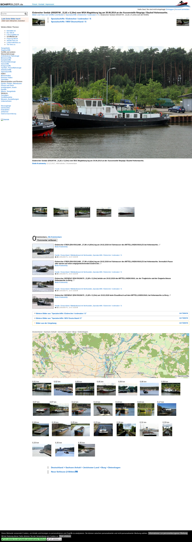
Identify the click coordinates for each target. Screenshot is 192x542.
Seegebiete (5, 48)
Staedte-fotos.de (12, 40)
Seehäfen (4, 80)
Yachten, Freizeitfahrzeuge (11, 68)
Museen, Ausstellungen (10, 99)
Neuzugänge (6, 106)
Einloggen (170, 9)
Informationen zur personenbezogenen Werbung (168, 533)
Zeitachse (4, 112)
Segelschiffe (5, 50)
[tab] (110, 313)
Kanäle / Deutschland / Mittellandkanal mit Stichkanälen (73, 255)
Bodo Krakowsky (39, 163)
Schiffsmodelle (6, 97)
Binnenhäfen (6, 76)
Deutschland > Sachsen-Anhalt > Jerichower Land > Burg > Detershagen (60, 332)
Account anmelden (182, 9)
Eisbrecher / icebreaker (87, 15)
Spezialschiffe (71, 15)
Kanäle (3, 89)
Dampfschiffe (6, 60)
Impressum (50, 4)
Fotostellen (5, 110)
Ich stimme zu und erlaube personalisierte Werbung (24, 539)
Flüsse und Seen (7, 85)
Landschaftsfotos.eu (14, 42)
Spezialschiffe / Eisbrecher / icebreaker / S (71, 19)
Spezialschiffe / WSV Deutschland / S (68, 21)
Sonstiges (5, 95)
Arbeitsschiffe (6, 70)
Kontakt (41, 4)
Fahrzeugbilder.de (13, 35)
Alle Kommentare (55, 237)
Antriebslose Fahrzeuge (10, 56)
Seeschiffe (5, 64)
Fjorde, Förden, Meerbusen (11, 83)
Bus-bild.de (10, 33)
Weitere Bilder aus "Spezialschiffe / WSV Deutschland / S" (59, 318)
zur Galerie (183, 313)
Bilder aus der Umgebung (46, 323)
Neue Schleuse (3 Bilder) (63, 472)
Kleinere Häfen (7, 78)
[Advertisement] (83, 34)
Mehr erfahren (65, 536)
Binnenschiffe (6, 58)
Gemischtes (5, 108)
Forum (34, 4)
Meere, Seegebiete (8, 91)
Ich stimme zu (54, 539)
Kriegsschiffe (6, 66)
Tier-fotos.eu (11, 44)
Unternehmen (6, 101)
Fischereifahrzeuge (8, 62)
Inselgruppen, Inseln (9, 87)
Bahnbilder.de (11, 31)
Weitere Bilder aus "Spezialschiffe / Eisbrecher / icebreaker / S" (61, 314)
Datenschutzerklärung (8, 114)
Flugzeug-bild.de (12, 38)
